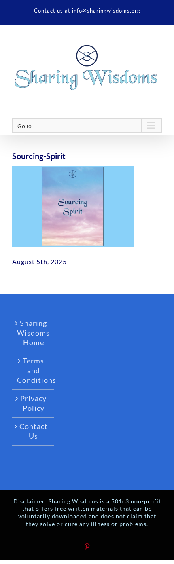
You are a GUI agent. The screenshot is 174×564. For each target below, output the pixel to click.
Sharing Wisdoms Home (33, 333)
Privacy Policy (33, 403)
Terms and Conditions (33, 370)
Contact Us (33, 431)
